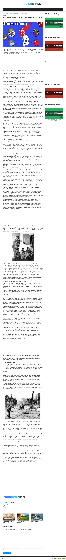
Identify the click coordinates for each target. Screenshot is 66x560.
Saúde (25, 9)
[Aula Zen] (33, 4)
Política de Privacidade (53, 558)
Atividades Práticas (31, 9)
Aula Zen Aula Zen (14, 502)
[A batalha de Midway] (37, 517)
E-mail (4, 545)
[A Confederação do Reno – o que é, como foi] (9, 517)
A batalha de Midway (35, 521)
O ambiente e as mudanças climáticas (22, 522)
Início (13, 9)
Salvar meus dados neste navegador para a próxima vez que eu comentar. (16, 549)
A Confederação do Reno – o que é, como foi (8, 522)
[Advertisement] (23, 63)
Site (24, 545)
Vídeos (22, 9)
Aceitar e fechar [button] (61, 558)
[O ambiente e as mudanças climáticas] (23, 517)
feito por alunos (37, 9)
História (7, 13)
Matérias (17, 9)
